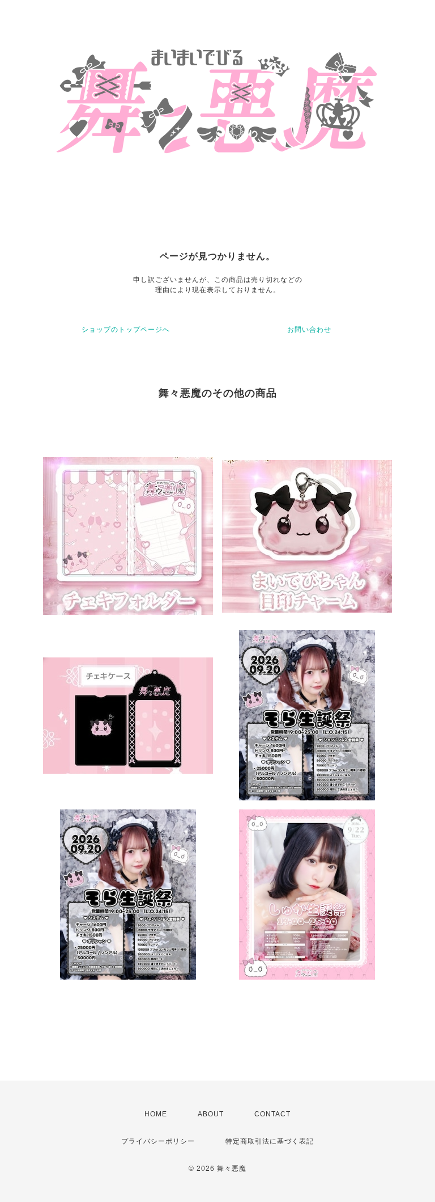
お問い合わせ (309, 330)
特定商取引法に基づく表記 (269, 1141)
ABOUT (211, 1114)
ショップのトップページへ (126, 330)
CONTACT (272, 1114)
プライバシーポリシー (158, 1141)
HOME (155, 1114)
